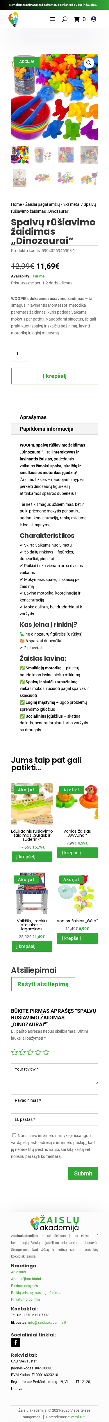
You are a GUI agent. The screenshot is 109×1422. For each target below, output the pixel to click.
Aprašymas (33, 417)
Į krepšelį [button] (25, 857)
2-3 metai (71, 204)
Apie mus (18, 1272)
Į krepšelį (55, 376)
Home (16, 204)
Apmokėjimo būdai (26, 1279)
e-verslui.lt (76, 1417)
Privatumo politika (25, 1299)
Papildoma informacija (47, 429)
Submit (83, 1173)
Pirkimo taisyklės (24, 1286)
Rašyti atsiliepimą (43, 984)
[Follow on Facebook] (15, 1342)
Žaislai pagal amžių (42, 204)
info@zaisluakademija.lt (47, 1323)
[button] (89, 63)
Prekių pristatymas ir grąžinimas (36, 1293)
